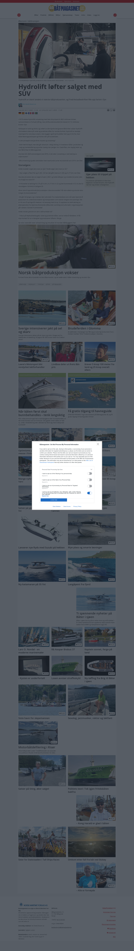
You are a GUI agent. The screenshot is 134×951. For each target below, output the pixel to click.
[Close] (98, 444)
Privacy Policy (77, 506)
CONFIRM (54, 500)
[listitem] (67, 469)
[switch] (89, 473)
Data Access (67, 506)
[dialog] (67, 475)
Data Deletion (57, 506)
